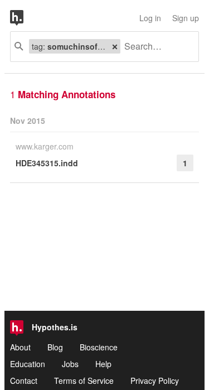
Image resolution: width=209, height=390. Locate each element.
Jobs (70, 363)
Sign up (185, 18)
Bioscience (99, 347)
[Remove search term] (114, 46)
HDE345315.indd (47, 162)
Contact (23, 380)
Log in (150, 18)
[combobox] (155, 46)
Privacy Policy (154, 380)
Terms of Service (84, 380)
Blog (55, 347)
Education (27, 363)
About (20, 347)
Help (103, 363)
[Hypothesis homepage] (25, 18)
